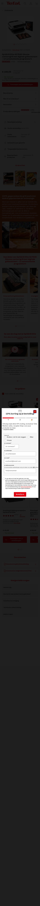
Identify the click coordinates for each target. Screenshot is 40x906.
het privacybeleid (26, 487)
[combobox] (11, 446)
